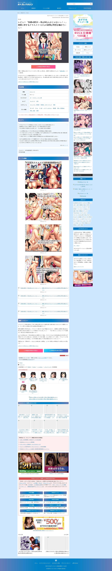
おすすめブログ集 (56, 563)
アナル (36, 108)
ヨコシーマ (32, 92)
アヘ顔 (40, 108)
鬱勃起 (81, 211)
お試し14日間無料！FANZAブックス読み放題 (30, 439)
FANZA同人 (31, 499)
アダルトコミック (72, 8)
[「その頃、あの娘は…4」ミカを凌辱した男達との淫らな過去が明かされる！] (50, 424)
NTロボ (84, 217)
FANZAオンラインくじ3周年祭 (27, 442)
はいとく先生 (76, 221)
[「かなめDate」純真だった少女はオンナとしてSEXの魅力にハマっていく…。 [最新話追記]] (24, 424)
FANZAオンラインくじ (31, 510)
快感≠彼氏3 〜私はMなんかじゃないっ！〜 (23, 379)
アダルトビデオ (22, 483)
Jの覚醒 (79, 217)
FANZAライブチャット (55, 510)
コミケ (75, 207)
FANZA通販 (31, 505)
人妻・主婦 (76, 205)
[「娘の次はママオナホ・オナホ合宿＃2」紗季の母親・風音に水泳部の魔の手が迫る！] (63, 409)
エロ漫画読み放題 (38, 484)
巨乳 (37, 101)
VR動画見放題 (30, 486)
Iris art (75, 217)
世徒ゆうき (87, 223)
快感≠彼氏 (62, 71)
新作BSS (59, 8)
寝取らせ (90, 203)
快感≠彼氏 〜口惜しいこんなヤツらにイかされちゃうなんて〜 (43, 380)
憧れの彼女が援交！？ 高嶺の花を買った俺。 (63, 379)
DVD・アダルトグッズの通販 (59, 484)
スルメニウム (88, 219)
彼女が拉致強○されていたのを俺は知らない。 (33, 392)
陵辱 (37, 110)
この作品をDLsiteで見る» (56, 350)
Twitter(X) (30, 359)
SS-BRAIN (89, 217)
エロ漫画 (35, 483)
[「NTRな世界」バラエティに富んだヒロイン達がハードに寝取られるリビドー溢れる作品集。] (37, 424)
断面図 (54, 108)
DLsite (34, 367)
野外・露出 (32, 110)
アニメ (87, 52)
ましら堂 (89, 221)
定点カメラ (87, 209)
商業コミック (88, 46)
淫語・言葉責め (60, 108)
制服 (54, 104)
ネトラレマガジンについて (44, 563)
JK (30, 97)
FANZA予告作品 (87, 8)
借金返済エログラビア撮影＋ (53, 379)
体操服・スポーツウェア (46, 104)
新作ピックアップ (88, 49)
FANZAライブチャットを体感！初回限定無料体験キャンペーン (34, 449)
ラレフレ (75, 215)
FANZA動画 (31, 492)
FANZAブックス (55, 492)
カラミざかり (84, 213)
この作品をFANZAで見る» (43, 66)
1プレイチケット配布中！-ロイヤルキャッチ (30, 444)
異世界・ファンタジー (78, 209)
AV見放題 (30, 484)
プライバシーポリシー (66, 563)
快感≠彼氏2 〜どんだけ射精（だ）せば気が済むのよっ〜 (33, 379)
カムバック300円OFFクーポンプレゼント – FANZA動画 (33, 446)
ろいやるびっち (77, 223)
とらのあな (40, 367)
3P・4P (32, 108)
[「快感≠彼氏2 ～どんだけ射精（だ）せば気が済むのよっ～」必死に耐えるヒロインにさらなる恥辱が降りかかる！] (24, 409)
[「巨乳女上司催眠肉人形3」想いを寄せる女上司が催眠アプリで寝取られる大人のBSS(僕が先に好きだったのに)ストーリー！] (63, 424)
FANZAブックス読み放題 (55, 505)
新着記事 (33, 8)
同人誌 (40, 483)
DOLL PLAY (87, 215)
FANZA (29, 367)
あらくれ (75, 219)
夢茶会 (75, 225)
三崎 (83, 223)
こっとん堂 (81, 219)
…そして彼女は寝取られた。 (23, 391)
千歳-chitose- (77, 213)
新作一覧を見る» (77, 175)
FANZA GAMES (55, 499)
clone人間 (81, 215)
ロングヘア (32, 101)
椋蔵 (82, 225)
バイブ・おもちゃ (47, 108)
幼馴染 (81, 205)
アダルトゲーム (46, 483)
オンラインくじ (38, 486)
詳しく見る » (77, 245)
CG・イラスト (78, 49)
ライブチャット (22, 486)
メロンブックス (47, 367)
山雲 (79, 225)
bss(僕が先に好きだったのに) (80, 203)
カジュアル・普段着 (34, 104)
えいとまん (83, 221)
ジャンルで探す (46, 8)
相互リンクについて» (79, 266)
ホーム (22, 8)
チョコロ (86, 211)
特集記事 (78, 52)
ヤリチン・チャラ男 (37, 97)
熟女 (85, 205)
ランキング (80, 207)
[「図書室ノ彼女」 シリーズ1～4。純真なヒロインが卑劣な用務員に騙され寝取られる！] (37, 409)
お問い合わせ (75, 563)
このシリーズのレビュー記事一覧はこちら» (28, 81)
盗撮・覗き (76, 211)
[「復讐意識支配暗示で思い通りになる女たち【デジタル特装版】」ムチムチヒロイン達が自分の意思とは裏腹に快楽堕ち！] (50, 409)
